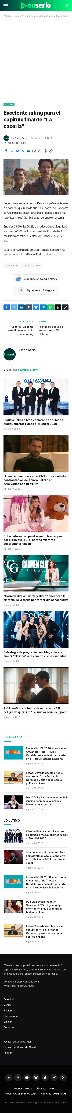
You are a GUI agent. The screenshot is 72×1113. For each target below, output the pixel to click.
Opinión (7, 1021)
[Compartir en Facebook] (6, 151)
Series (36, 265)
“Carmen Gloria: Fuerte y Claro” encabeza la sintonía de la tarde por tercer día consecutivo (36, 598)
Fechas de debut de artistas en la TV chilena (51, 330)
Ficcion (9, 104)
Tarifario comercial (53, 1093)
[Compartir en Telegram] (23, 151)
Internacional (10, 1016)
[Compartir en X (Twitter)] (11, 151)
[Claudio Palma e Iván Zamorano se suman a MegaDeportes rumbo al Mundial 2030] (36, 397)
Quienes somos (22, 1088)
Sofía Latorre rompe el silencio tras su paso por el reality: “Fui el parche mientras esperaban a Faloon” (33, 540)
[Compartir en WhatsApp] (39, 151)
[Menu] (5, 6)
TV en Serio (21, 138)
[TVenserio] (36, 5)
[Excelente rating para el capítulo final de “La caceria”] (36, 177)
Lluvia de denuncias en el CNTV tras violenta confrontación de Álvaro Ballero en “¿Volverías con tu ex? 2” (34, 480)
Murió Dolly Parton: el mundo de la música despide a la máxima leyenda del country (47, 801)
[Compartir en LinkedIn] (28, 151)
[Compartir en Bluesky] (17, 151)
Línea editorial (46, 1088)
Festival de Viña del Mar (17, 1041)
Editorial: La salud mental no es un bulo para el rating (20, 330)
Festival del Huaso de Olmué (19, 1047)
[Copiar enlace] (50, 151)
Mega (26, 265)
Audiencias (11, 265)
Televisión (9, 999)
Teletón (7, 1052)
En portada (13, 737)
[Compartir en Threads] (45, 151)
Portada (7, 16)
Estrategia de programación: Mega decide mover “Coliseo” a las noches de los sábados (34, 654)
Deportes (8, 1027)
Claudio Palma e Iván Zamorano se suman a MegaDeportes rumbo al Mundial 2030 (33, 422)
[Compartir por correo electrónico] (34, 151)
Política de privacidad (20, 1093)
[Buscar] (67, 6)
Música (7, 1004)
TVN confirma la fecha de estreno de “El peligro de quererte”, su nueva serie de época (35, 710)
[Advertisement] (36, 59)
